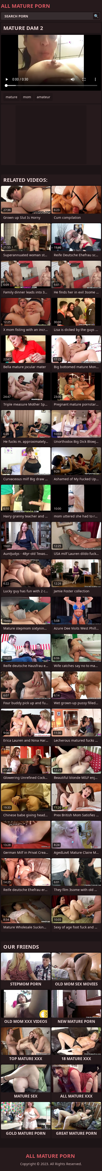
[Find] (96, 16)
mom (27, 97)
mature (11, 97)
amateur (43, 97)
